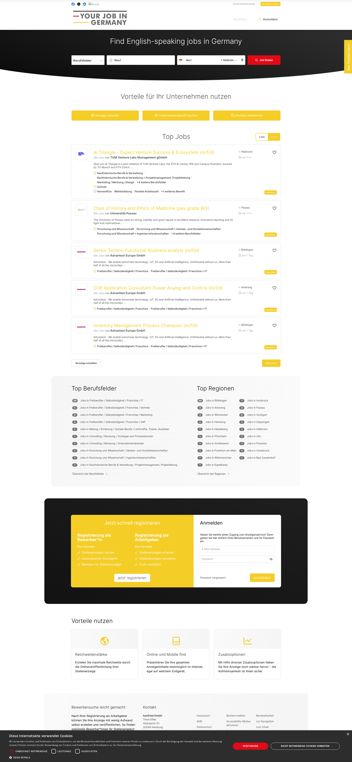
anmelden (262, 577)
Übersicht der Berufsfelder (88, 473)
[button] (242, 60)
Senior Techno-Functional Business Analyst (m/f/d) (146, 250)
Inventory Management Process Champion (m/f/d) (146, 325)
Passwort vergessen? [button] (213, 577)
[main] (176, 361)
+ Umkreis (227, 60)
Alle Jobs (99, 157)
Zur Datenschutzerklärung (127, 745)
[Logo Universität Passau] (81, 210)
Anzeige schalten (270, 4)
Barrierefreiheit (265, 715)
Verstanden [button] (250, 746)
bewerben (270, 192)
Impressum (203, 715)
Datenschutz (204, 726)
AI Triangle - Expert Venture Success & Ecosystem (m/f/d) (154, 152)
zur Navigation (265, 721)
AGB (199, 721)
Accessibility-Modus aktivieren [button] (238, 723)
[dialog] (176, 746)
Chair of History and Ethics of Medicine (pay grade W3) (151, 208)
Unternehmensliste (244, 3)
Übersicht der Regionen (211, 473)
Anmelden (270, 19)
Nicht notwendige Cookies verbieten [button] (305, 746)
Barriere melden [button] (235, 715)
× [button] (347, 734)
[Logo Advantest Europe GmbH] (81, 252)
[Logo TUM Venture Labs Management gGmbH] (81, 154)
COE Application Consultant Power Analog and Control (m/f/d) (158, 288)
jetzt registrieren (132, 578)
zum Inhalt (262, 726)
